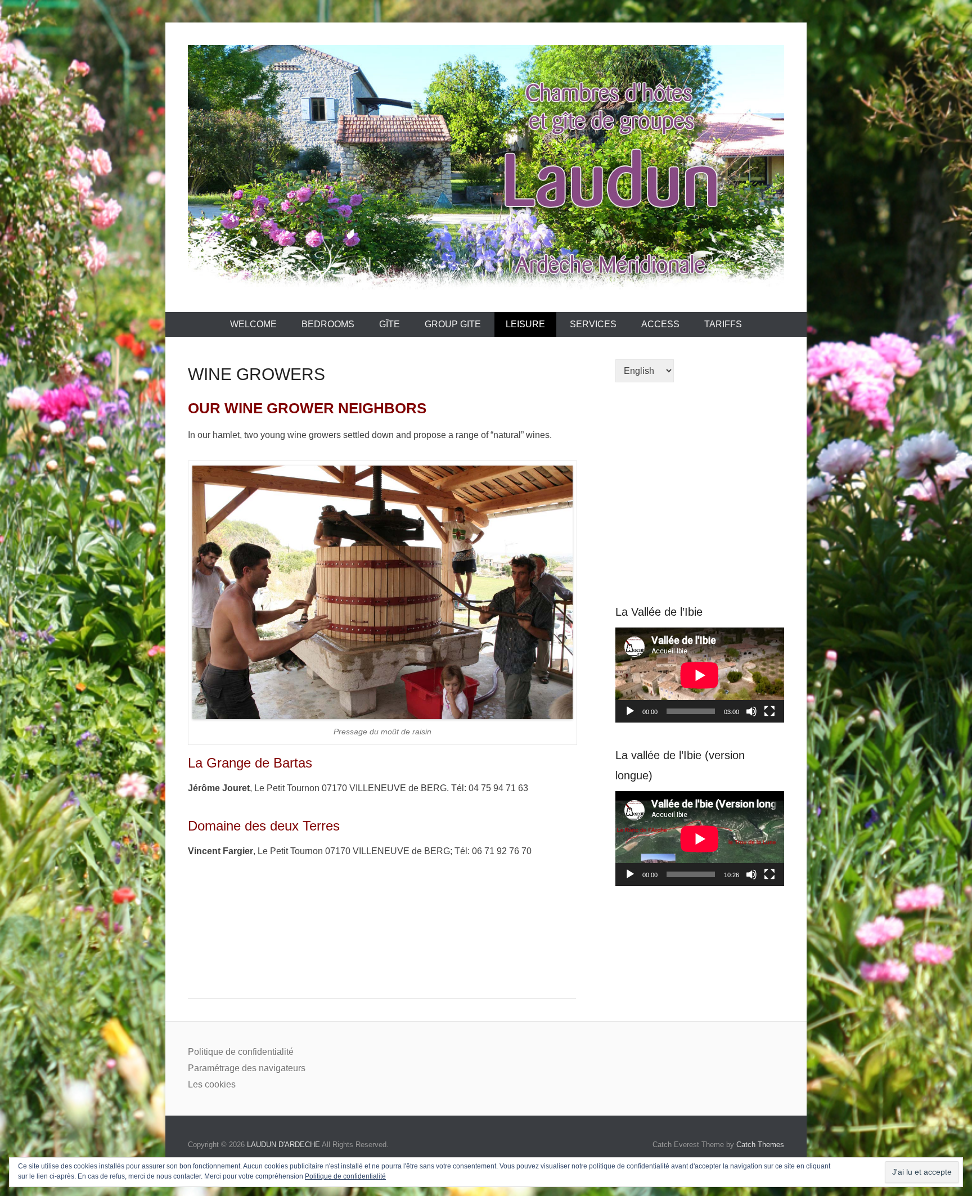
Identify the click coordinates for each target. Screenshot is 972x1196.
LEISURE (525, 324)
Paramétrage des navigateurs (246, 1068)
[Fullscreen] (769, 711)
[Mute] (751, 711)
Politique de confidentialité (241, 1052)
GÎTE (389, 324)
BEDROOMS (328, 324)
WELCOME (253, 324)
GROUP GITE (453, 324)
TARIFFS (723, 324)
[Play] (630, 711)
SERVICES (593, 324)
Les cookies (212, 1084)
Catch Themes (760, 1144)
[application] (699, 675)
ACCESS (660, 324)
